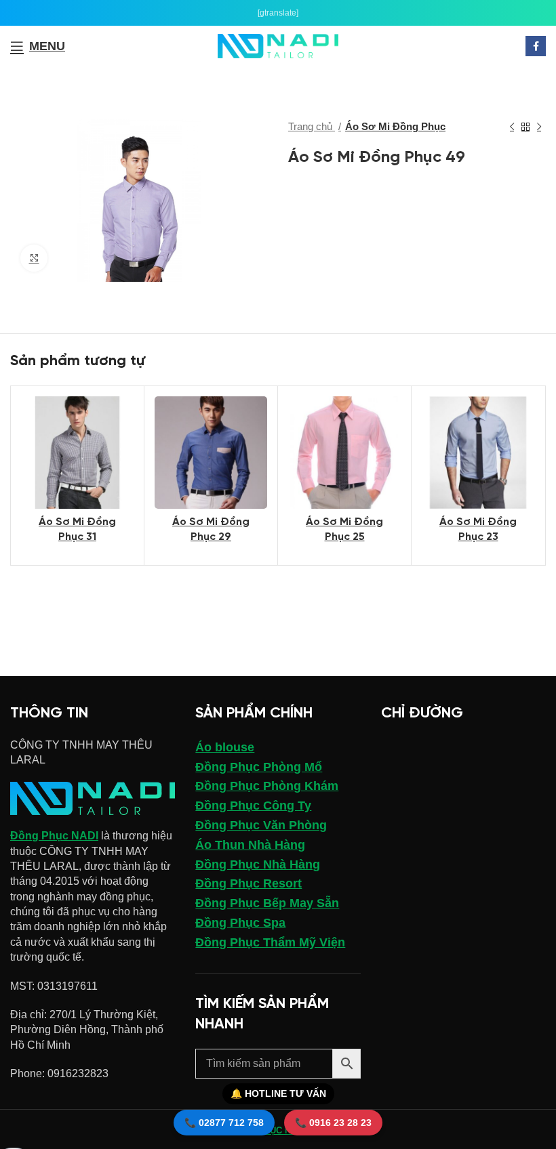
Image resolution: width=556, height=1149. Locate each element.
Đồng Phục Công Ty (253, 805)
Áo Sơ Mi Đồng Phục (395, 126)
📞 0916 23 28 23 (333, 1122)
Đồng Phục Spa (240, 922)
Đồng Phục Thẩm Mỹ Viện (270, 942)
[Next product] (539, 126)
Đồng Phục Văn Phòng (261, 825)
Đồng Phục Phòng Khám (266, 786)
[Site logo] (278, 45)
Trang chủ (311, 126)
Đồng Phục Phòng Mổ (258, 767)
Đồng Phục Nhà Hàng (257, 864)
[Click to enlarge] (33, 258)
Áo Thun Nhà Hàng (250, 845)
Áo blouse (224, 747)
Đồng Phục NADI (54, 835)
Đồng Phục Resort (248, 883)
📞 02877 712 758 (224, 1122)
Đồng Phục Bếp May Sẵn (267, 903)
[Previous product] (512, 126)
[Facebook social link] (535, 46)
